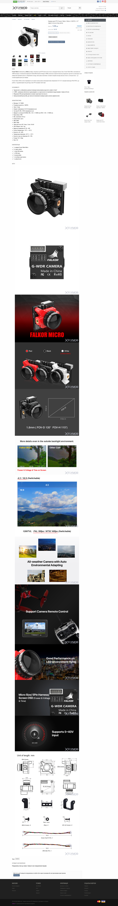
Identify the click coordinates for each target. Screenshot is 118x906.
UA (51, 1)
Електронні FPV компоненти (94, 26)
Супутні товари (91, 67)
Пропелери (90, 38)
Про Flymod (38, 886)
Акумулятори (91, 42)
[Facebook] (98, 1)
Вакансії (38, 893)
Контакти (69, 15)
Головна (14, 15)
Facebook (86, 895)
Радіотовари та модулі (92, 48)
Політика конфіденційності (65, 895)
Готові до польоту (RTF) (93, 54)
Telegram (86, 886)
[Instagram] (103, 1)
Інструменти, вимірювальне (94, 64)
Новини (37, 890)
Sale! (35, 15)
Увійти (15, 1)
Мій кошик (30, 1)
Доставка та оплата (53, 15)
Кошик (69, 8)
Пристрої (90, 51)
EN (55, 1)
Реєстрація (16, 875)
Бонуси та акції (63, 893)
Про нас (62, 15)
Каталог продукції (15, 886)
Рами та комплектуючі (92, 23)
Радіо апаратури (91, 45)
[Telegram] (100, 1)
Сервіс (39, 15)
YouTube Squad (87, 893)
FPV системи (90, 32)
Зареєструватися (21, 2)
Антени (89, 35)
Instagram (86, 888)
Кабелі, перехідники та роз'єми (94, 57)
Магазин (20, 15)
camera (17, 858)
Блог (45, 15)
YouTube (86, 890)
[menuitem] (14, 15)
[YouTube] (105, 1)
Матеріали (90, 61)
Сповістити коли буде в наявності (57, 41)
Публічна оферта (63, 890)
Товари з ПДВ (28, 15)
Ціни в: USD (37, 1)
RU (53, 1)
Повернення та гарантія (65, 888)
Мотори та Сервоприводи (93, 29)
